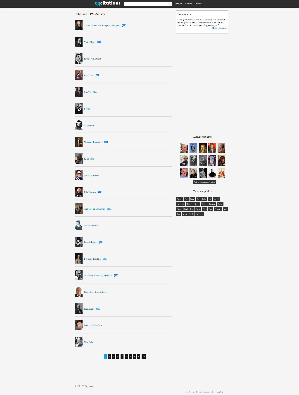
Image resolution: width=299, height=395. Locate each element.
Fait (186, 199)
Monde (217, 199)
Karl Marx (88, 75)
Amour (180, 199)
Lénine (87, 108)
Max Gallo (88, 342)
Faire (204, 199)
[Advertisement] (202, 84)
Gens (197, 204)
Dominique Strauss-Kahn (95, 292)
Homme (189, 204)
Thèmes (198, 3)
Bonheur (199, 214)
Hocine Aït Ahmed (92, 58)
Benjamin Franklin (92, 258)
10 (143, 356)
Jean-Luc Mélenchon (93, 325)
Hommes (180, 204)
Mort (185, 214)
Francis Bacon (90, 242)
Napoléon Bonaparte (93, 142)
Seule (191, 214)
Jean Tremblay (90, 92)
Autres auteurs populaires (204, 182)
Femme (212, 204)
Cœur (198, 209)
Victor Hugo (89, 42)
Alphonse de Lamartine (94, 208)
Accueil (178, 3)
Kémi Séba (89, 158)
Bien (192, 199)
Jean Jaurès (89, 308)
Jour (178, 214)
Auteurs (188, 3)
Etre (198, 199)
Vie (210, 199)
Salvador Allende (91, 175)
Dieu (205, 209)
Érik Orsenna (90, 192)
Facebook (189, 391)
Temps (204, 204)
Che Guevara (89, 125)
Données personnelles (205, 391)
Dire (192, 209)
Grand (179, 209)
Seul (186, 209)
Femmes (218, 209)
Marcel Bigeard (91, 225)
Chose (220, 204)
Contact (220, 391)
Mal (225, 209)
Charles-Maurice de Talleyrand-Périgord (102, 25)
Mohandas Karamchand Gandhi (98, 275)
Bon (210, 209)
